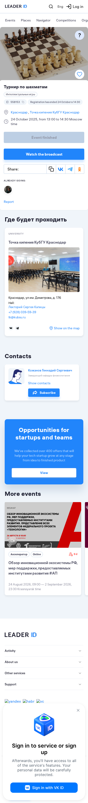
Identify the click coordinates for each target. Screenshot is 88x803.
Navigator (43, 20)
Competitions (66, 20)
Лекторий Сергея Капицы (26, 307)
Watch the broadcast (44, 154)
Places (26, 20)
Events (10, 20)
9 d (75, 554)
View (44, 473)
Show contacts (39, 383)
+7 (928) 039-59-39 (22, 312)
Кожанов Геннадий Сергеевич (50, 370)
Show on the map (67, 328)
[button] (44, 651)
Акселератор (19, 554)
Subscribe (48, 393)
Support (10, 684)
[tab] (44, 651)
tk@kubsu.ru (17, 317)
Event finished (44, 137)
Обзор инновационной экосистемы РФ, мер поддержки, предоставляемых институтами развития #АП (42, 567)
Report (9, 202)
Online (37, 554)
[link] (43, 548)
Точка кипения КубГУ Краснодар (54, 112)
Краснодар (19, 112)
